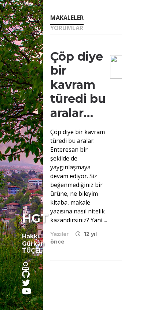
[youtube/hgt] (29, 290)
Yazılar (59, 234)
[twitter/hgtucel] (29, 282)
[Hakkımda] (28, 265)
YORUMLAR (66, 28)
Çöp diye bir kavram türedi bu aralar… (78, 84)
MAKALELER (67, 18)
